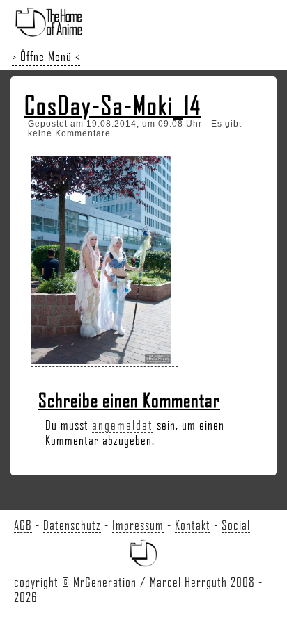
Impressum (138, 524)
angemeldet (122, 424)
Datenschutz (72, 524)
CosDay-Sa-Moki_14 (112, 105)
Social (236, 524)
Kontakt (192, 524)
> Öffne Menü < (46, 56)
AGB (23, 524)
